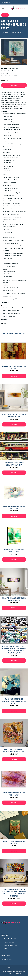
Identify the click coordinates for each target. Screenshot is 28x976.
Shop (5, 15)
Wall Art (11, 68)
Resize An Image (9, 942)
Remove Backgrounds (10, 945)
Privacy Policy (11, 973)
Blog (5, 948)
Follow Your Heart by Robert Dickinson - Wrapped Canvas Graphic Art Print (14, 701)
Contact (9, 971)
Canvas (16, 68)
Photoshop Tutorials (10, 939)
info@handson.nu (6, 2)
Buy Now (14, 85)
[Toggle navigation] (3, 8)
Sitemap (18, 973)
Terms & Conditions (19, 971)
